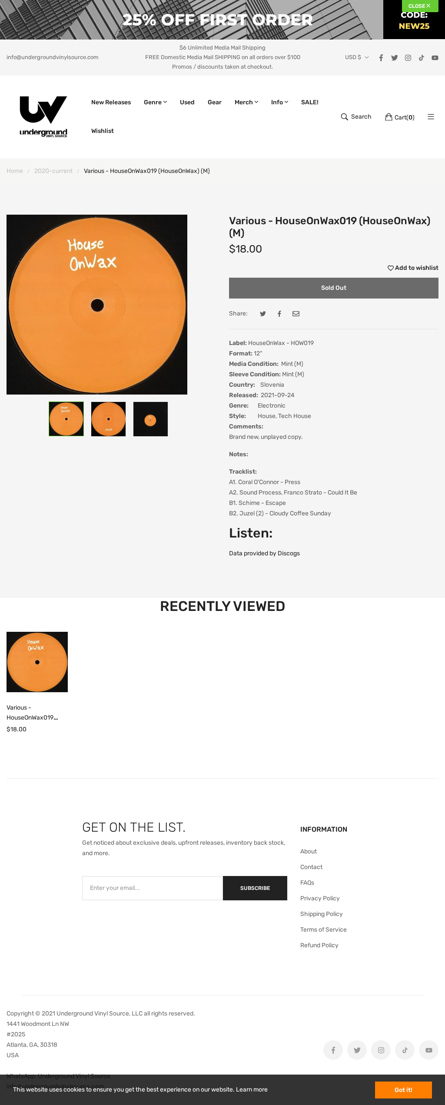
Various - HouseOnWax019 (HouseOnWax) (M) (32, 717)
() (405, 117)
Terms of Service (323, 929)
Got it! (403, 1090)
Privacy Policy (320, 898)
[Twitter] (394, 57)
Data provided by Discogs (264, 553)
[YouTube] (435, 57)
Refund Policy (319, 945)
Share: (238, 313)
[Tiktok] (421, 57)
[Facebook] (381, 57)
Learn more (252, 1089)
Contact (311, 867)
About (308, 851)
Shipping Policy (321, 914)
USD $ (353, 57)
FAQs (307, 882)
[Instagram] (408, 57)
